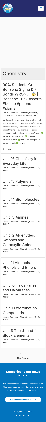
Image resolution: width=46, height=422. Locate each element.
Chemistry (24, 113)
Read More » (8, 149)
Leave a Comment (10, 113)
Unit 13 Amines (15, 217)
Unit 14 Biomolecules (21, 199)
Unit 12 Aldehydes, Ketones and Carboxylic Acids (19, 240)
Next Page (23, 358)
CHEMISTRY (8, 115)
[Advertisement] (23, 41)
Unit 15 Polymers (17, 181)
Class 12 (32, 168)
